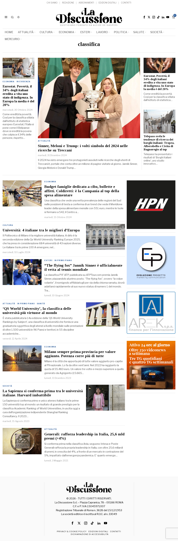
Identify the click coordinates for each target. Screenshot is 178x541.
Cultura (8, 225)
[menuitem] (52, 3)
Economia (8, 81)
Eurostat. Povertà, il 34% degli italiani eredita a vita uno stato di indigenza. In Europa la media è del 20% (18, 95)
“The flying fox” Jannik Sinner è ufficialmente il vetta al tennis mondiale (83, 267)
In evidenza (23, 81)
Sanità (41, 304)
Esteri (48, 260)
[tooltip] (144, 17)
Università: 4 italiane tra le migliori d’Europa (41, 230)
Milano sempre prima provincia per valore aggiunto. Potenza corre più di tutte (80, 354)
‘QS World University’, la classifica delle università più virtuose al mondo (37, 310)
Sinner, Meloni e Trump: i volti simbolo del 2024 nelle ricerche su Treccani (83, 148)
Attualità (44, 141)
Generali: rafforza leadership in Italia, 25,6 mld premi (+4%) (84, 436)
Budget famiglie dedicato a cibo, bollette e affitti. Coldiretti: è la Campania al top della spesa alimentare (81, 191)
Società (7, 386)
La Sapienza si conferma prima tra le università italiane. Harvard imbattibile (43, 393)
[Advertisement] (151, 418)
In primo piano (63, 260)
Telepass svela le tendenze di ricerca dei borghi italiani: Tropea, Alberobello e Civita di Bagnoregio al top (159, 143)
